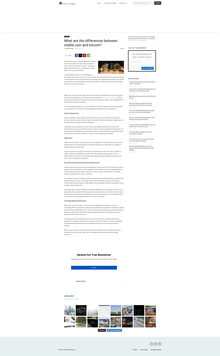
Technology (67, 36)
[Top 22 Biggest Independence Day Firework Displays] (127, 322)
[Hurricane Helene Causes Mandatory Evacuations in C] (81, 322)
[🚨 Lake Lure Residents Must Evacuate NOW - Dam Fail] (69, 322)
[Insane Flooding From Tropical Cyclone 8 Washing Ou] (92, 322)
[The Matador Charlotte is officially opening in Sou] (150, 322)
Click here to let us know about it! (137, 40)
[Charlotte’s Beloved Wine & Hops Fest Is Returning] (127, 310)
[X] (80, 55)
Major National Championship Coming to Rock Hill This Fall (142, 97)
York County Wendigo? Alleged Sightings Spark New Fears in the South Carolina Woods (141, 111)
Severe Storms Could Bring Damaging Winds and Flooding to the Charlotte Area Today (142, 90)
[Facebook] (76, 55)
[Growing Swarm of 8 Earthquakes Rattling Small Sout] (104, 310)
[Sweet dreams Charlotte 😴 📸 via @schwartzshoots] (139, 310)
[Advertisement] (110, 19)
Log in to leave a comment (71, 299)
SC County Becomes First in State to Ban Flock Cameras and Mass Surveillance (141, 140)
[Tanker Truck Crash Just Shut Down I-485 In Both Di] (139, 322)
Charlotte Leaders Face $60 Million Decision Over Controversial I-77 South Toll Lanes (142, 125)
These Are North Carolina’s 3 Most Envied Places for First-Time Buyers (142, 82)
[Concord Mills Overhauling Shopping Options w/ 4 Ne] (115, 322)
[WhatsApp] (88, 55)
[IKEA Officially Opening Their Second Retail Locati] (115, 310)
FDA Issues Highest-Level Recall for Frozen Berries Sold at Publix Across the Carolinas (140, 104)
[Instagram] (155, 344)
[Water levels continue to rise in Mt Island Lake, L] (150, 310)
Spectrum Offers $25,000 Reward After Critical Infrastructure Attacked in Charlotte (142, 118)
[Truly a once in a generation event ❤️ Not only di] (81, 310)
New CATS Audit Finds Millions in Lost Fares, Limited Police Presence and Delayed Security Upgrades (141, 148)
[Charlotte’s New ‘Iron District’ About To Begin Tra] (104, 322)
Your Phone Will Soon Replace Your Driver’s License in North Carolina (140, 132)
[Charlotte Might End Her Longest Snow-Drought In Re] (69, 310)
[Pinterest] (84, 55)
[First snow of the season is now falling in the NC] (92, 310)
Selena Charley (69, 48)
